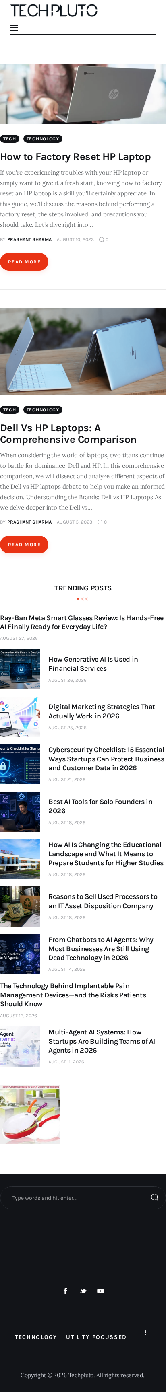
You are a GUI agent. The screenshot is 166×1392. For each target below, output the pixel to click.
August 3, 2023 (74, 522)
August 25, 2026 (67, 727)
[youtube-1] (101, 1291)
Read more (24, 262)
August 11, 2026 (66, 1062)
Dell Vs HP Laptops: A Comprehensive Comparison (68, 434)
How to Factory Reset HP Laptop (75, 156)
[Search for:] (83, 1197)
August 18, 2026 (66, 822)
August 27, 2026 (19, 638)
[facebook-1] (66, 1291)
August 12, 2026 (18, 1015)
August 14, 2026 (66, 969)
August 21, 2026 (66, 779)
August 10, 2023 (75, 239)
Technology (43, 139)
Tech (9, 139)
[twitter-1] (83, 1291)
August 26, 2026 (67, 680)
